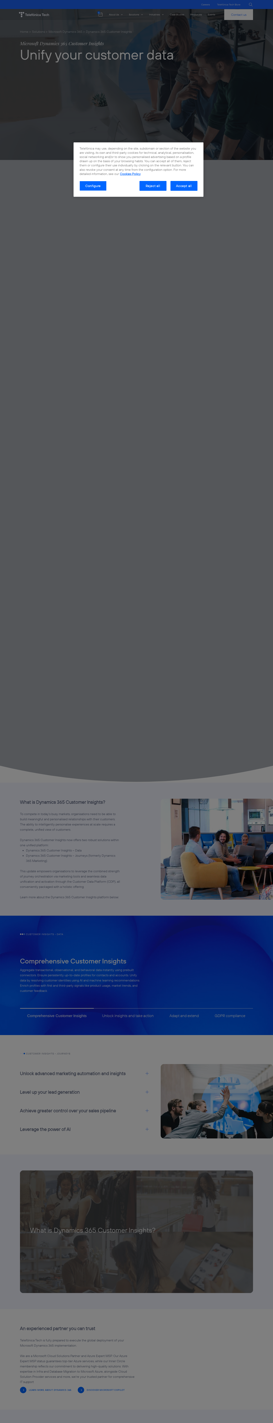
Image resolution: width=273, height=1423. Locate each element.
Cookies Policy (130, 174)
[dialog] (138, 169)
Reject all (153, 186)
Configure (93, 186)
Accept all (184, 186)
